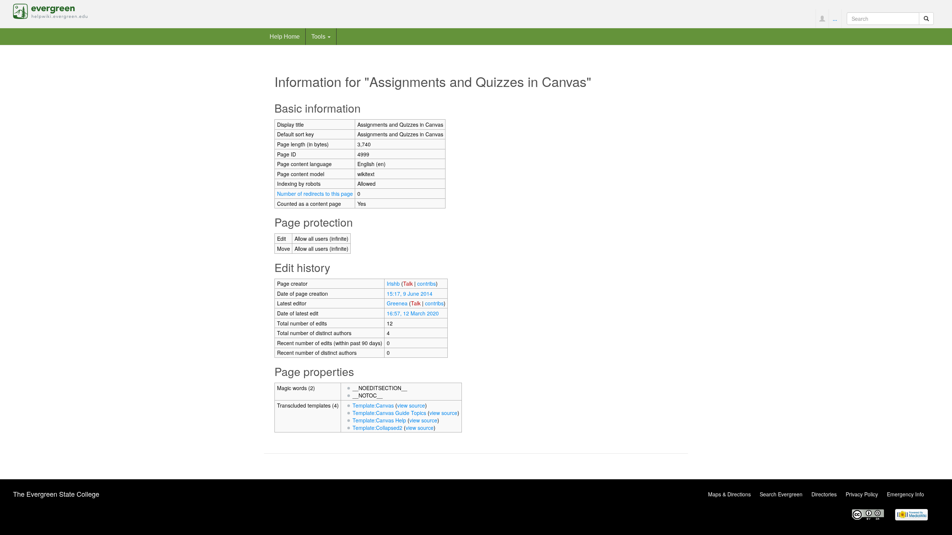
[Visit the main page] (50, 10)
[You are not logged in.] (822, 18)
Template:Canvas (373, 405)
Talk (408, 283)
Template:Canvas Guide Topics (389, 412)
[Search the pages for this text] (926, 18)
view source (411, 405)
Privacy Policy (862, 494)
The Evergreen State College (56, 494)
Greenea (397, 303)
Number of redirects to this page (315, 193)
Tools (319, 36)
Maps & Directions (729, 494)
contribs (426, 283)
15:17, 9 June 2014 (409, 293)
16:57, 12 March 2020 (413, 313)
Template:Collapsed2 (377, 427)
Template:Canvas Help (379, 420)
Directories (824, 494)
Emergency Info (905, 494)
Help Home (285, 36)
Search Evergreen (781, 494)
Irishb (393, 283)
